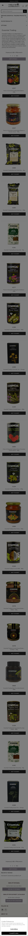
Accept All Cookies (14, 933)
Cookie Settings (14, 929)
